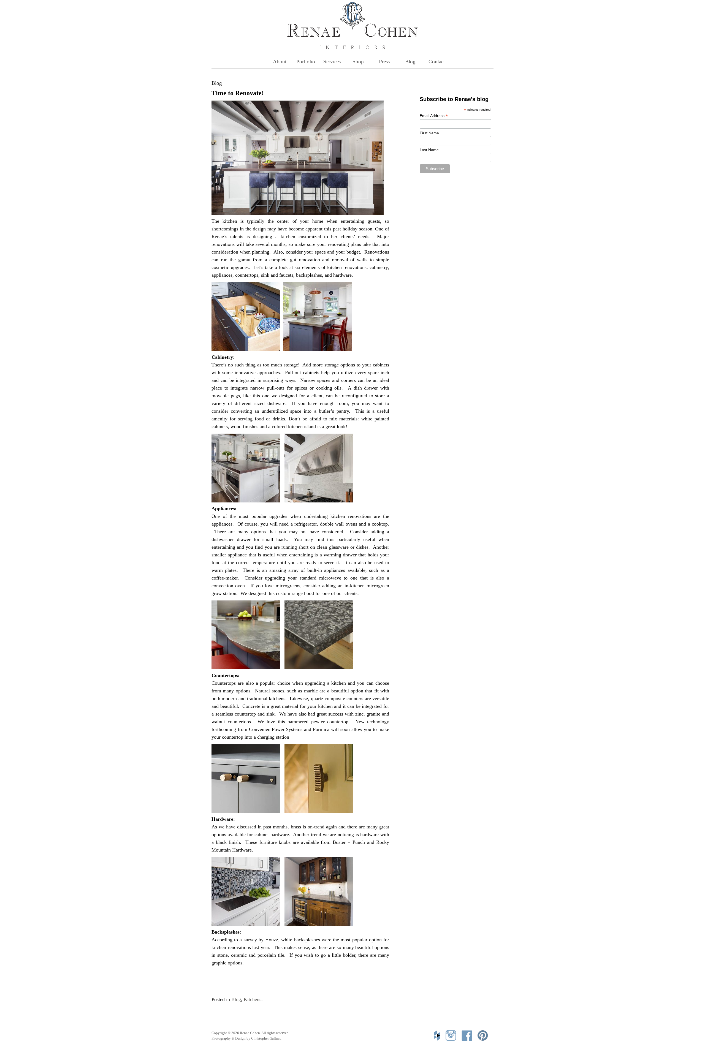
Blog (410, 61)
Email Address (434, 115)
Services (332, 61)
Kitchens (252, 999)
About (279, 61)
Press (384, 61)
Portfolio (305, 61)
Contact (437, 61)
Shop (358, 61)
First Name (429, 133)
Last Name (429, 150)
